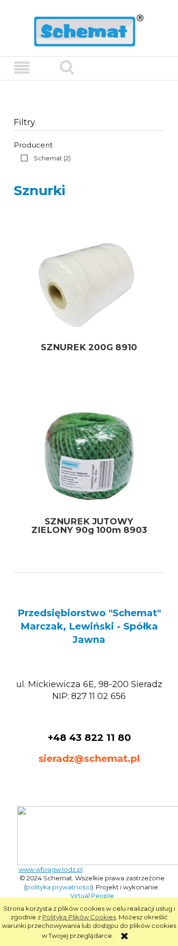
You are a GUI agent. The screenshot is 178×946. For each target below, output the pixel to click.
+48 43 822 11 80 (89, 737)
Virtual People (92, 895)
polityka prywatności (58, 887)
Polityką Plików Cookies (79, 917)
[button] (22, 68)
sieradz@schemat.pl (89, 758)
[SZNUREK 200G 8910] (89, 282)
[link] (43, 158)
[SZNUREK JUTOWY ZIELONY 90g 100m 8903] (89, 456)
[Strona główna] (89, 29)
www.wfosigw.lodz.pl (51, 869)
